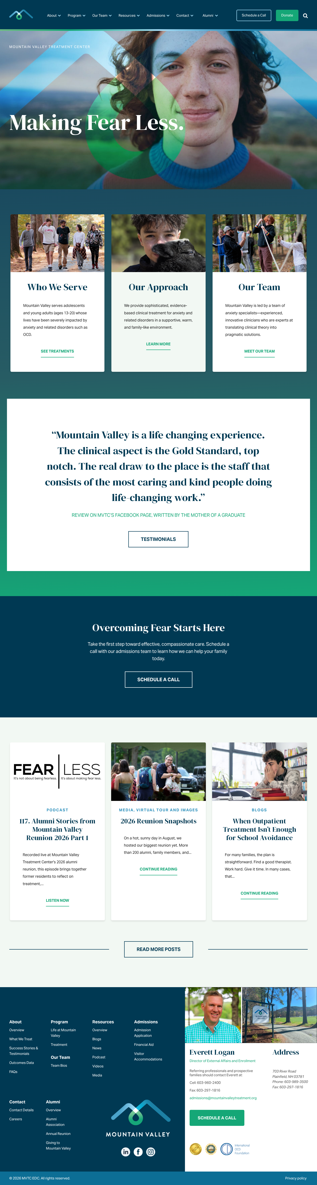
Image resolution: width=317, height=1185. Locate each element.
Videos (98, 1066)
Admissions (156, 15)
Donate (287, 15)
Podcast (98, 1057)
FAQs (13, 1071)
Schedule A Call (158, 680)
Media (97, 1075)
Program (74, 15)
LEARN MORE (158, 344)
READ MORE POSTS (159, 949)
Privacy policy (296, 1178)
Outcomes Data (21, 1062)
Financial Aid (144, 1044)
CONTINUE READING (158, 869)
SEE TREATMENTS (57, 351)
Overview (16, 1030)
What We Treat (20, 1039)
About (52, 15)
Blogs (96, 1039)
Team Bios (59, 1065)
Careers (15, 1119)
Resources (127, 15)
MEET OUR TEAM (259, 351)
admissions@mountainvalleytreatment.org (223, 1098)
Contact (182, 15)
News (96, 1048)
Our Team (99, 15)
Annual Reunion (58, 1133)
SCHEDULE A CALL (217, 1118)
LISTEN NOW (57, 900)
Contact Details (21, 1110)
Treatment (59, 1044)
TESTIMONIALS (158, 539)
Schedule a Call (254, 15)
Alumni (208, 15)
